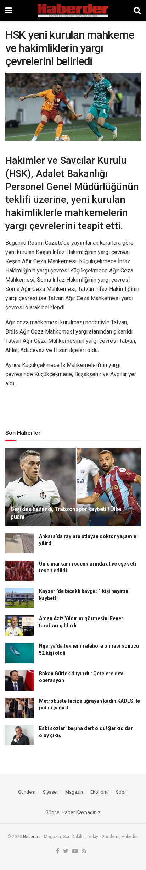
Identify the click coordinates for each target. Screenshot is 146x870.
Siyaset (50, 792)
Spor (121, 792)
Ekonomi (99, 792)
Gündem (26, 792)
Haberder (32, 836)
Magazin (74, 792)
